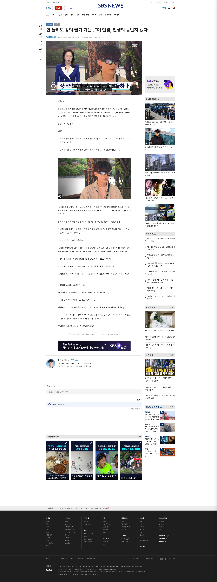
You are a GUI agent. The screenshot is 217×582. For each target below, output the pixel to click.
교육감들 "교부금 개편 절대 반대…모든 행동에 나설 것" (76, 363)
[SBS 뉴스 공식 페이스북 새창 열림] (165, 559)
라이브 (142, 527)
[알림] (174, 8)
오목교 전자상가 (125, 542)
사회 (71, 15)
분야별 (48, 517)
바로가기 (142, 517)
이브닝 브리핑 (88, 524)
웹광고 (72, 559)
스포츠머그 (124, 521)
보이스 (86, 536)
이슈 (47, 546)
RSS (141, 538)
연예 (100, 15)
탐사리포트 (106, 538)
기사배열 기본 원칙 (129, 571)
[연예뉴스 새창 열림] (160, 84)
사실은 (104, 521)
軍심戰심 (86, 521)
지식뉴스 (161, 521)
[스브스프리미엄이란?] (161, 407)
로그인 (158, 2)
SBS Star (162, 538)
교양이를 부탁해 (125, 527)
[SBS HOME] (173, 2)
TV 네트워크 (49, 543)
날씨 (141, 521)
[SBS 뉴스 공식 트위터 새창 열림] (169, 558)
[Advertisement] (94, 422)
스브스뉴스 (124, 535)
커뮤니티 (161, 527)
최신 (47, 521)
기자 (141, 532)
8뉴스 (53, 15)
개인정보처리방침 (91, 559)
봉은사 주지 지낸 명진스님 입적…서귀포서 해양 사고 (75, 366)
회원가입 (166, 2)
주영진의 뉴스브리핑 (71, 532)
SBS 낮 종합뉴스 (88, 542)
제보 (141, 524)
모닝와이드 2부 (69, 529)
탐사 (104, 544)
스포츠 (94, 15)
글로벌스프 (147, 412)
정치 (60, 15)
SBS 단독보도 (107, 524)
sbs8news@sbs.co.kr (112, 566)
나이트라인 (68, 538)
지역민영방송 (150, 559)
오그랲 (146, 449)
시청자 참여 (62, 559)
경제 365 (105, 529)
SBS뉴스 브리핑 (88, 539)
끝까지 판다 (106, 542)
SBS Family (137, 559)
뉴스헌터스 (68, 524)
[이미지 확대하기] (60, 196)
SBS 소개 (50, 559)
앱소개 (142, 535)
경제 (66, 15)
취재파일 (108, 15)
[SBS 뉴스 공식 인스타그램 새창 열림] (174, 559)
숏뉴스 (142, 529)
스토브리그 (124, 529)
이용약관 (80, 559)
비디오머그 (124, 517)
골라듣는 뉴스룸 (88, 533)
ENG (151, 2)
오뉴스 (67, 535)
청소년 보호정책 (140, 571)
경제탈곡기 (147, 436)
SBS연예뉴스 (163, 535)
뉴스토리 (67, 540)
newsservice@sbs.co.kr (109, 569)
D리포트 (105, 532)
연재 (104, 517)
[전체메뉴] (47, 14)
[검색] (169, 8)
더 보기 (138, 436)
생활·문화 (85, 15)
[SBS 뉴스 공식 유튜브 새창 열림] (161, 559)
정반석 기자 (62, 360)
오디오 (86, 529)
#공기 (164, 8)
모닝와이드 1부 (69, 527)
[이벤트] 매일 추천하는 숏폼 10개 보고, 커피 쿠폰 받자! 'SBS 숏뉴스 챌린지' (83, 508)
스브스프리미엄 (163, 517)
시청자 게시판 (144, 540)
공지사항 (142, 546)
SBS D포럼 (162, 541)
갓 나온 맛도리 (125, 539)
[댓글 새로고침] (54, 386)
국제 (77, 15)
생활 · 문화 (49, 535)
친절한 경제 (106, 527)
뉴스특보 (67, 543)
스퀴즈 (161, 529)
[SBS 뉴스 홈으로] (110, 5)
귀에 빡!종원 (124, 524)
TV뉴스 (117, 15)
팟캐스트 (161, 524)
